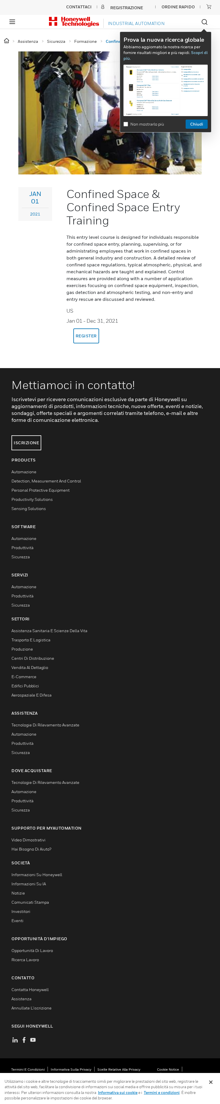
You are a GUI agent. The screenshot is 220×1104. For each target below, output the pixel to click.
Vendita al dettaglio (29, 667)
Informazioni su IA (28, 883)
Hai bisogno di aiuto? (31, 849)
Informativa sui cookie (118, 1092)
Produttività (22, 547)
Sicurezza (20, 556)
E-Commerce (23, 676)
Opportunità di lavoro (32, 950)
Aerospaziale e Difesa (31, 695)
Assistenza (21, 998)
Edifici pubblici (25, 685)
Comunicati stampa (30, 902)
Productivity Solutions (32, 499)
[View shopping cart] (208, 6)
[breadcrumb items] (7, 41)
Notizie (18, 892)
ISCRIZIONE (26, 442)
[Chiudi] (211, 1082)
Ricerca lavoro (25, 959)
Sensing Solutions (28, 508)
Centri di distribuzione (32, 658)
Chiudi (196, 124)
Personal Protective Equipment (40, 490)
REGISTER (86, 335)
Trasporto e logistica (30, 639)
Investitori (20, 911)
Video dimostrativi (28, 839)
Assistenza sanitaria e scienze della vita (49, 630)
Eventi (17, 920)
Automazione (23, 471)
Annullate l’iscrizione (31, 1007)
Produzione (22, 649)
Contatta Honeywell (30, 989)
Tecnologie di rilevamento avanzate (45, 724)
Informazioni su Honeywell (36, 874)
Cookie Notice (168, 1069)
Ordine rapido (178, 6)
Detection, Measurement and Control (46, 480)
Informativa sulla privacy (71, 1069)
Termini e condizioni (28, 1069)
